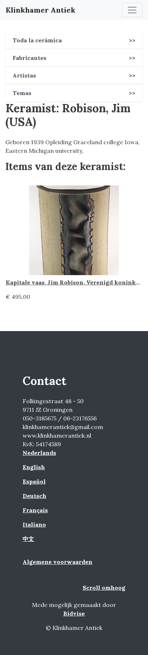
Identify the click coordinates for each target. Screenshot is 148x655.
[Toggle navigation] (132, 10)
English (34, 467)
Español (34, 481)
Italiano (34, 524)
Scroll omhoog (104, 587)
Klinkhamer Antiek (40, 9)
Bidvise (74, 613)
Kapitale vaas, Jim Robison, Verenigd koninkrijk (76, 282)
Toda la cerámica (74, 40)
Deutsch (34, 495)
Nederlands (39, 452)
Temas (74, 92)
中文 (28, 538)
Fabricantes (74, 57)
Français (35, 510)
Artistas (74, 75)
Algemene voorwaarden (57, 561)
